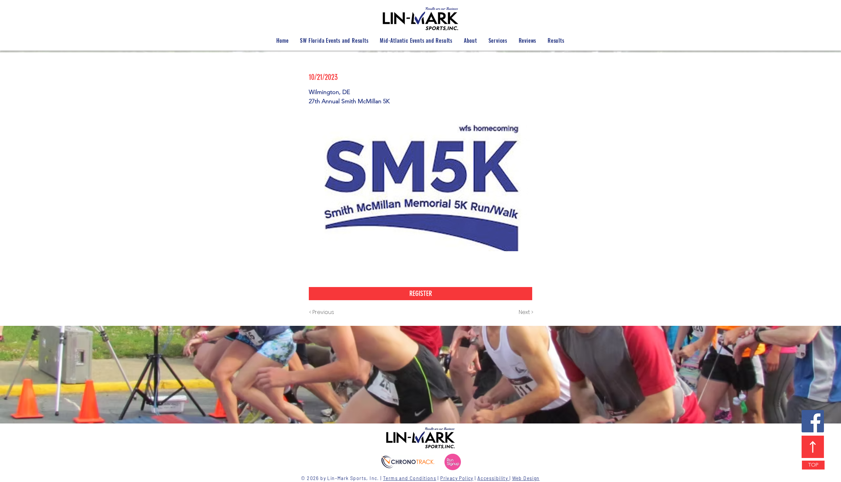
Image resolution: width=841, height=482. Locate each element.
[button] (420, 293)
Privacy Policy (456, 478)
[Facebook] (813, 421)
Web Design (526, 478)
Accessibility (493, 478)
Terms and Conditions (409, 478)
